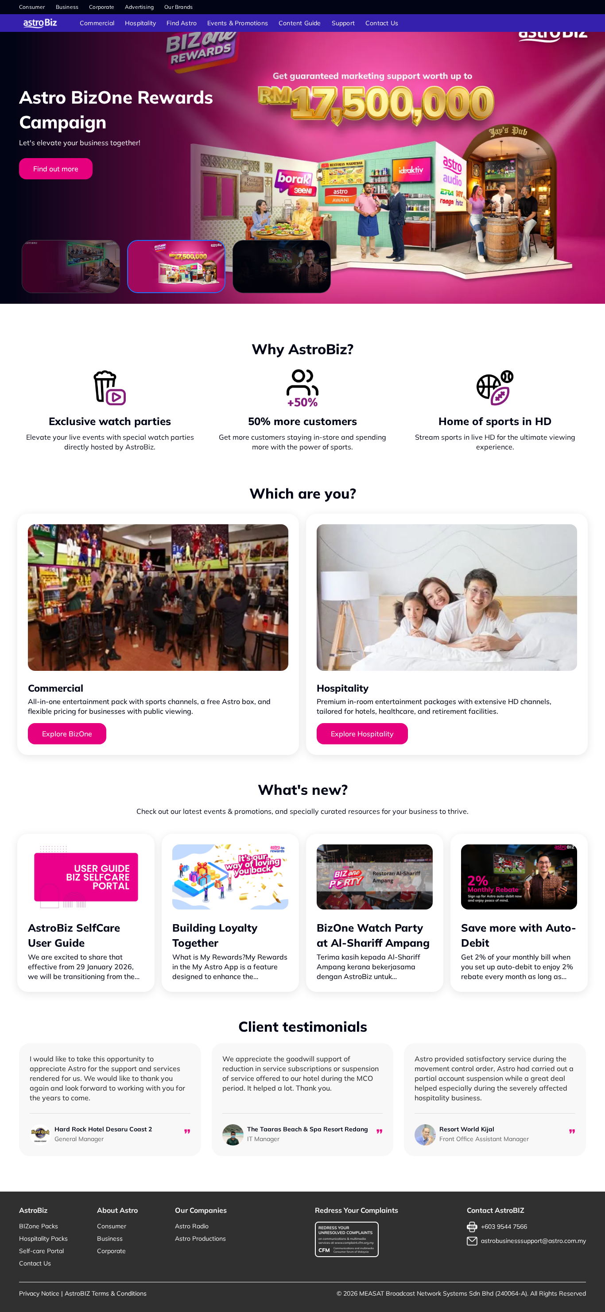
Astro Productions (200, 1238)
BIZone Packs (38, 1226)
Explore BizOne (67, 733)
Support (343, 23)
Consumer (32, 7)
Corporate (101, 7)
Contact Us (381, 23)
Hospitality (140, 23)
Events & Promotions (237, 23)
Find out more (55, 168)
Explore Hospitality (362, 733)
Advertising (139, 7)
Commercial (97, 23)
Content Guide (300, 23)
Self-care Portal (41, 1251)
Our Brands (178, 7)
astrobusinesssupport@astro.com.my (533, 1241)
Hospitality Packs (43, 1238)
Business (67, 7)
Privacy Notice (39, 1293)
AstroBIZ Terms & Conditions (106, 1293)
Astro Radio (192, 1226)
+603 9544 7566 (504, 1227)
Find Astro (182, 23)
